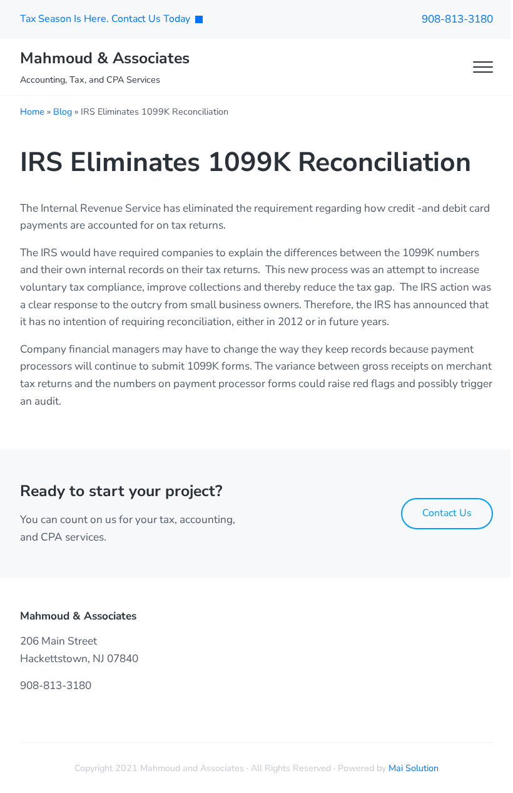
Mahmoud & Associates (105, 58)
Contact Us (447, 513)
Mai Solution (414, 768)
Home (32, 111)
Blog (62, 111)
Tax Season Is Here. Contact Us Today (105, 19)
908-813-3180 (457, 19)
